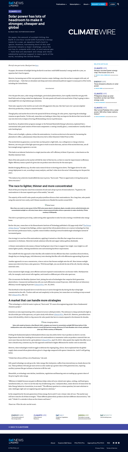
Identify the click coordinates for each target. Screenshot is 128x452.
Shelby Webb (99, 88)
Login (112, 4)
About (86, 4)
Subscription (74, 4)
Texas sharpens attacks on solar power (106, 85)
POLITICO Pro (79, 443)
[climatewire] (101, 68)
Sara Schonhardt (100, 102)
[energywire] (100, 81)
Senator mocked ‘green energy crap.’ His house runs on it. (105, 71)
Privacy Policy (99, 448)
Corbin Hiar (107, 75)
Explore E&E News (65, 443)
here (36, 65)
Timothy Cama (99, 75)
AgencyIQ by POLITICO (96, 443)
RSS (108, 443)
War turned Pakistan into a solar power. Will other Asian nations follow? (106, 112)
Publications (60, 4)
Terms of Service (112, 448)
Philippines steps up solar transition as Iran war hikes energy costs (104, 98)
